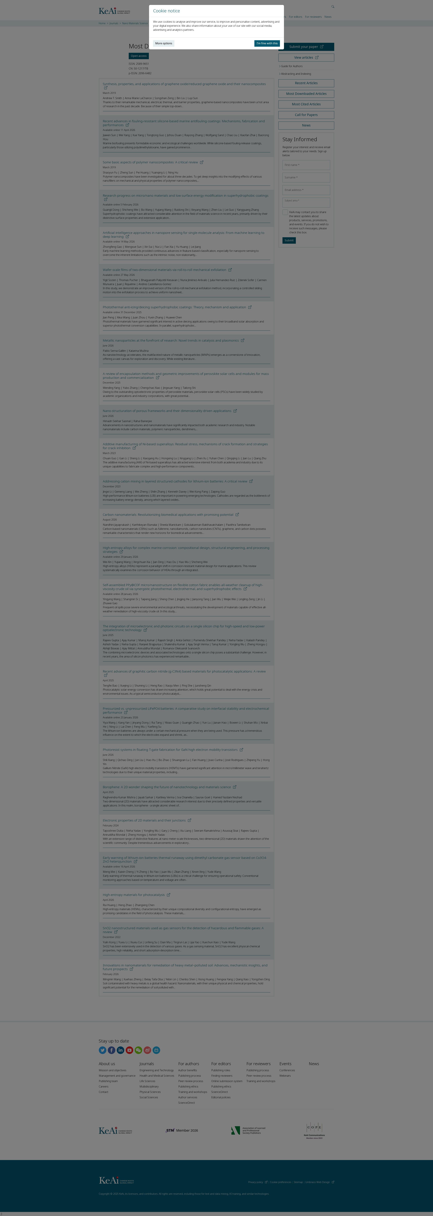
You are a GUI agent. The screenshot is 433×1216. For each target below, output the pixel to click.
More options (163, 43)
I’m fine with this (267, 43)
